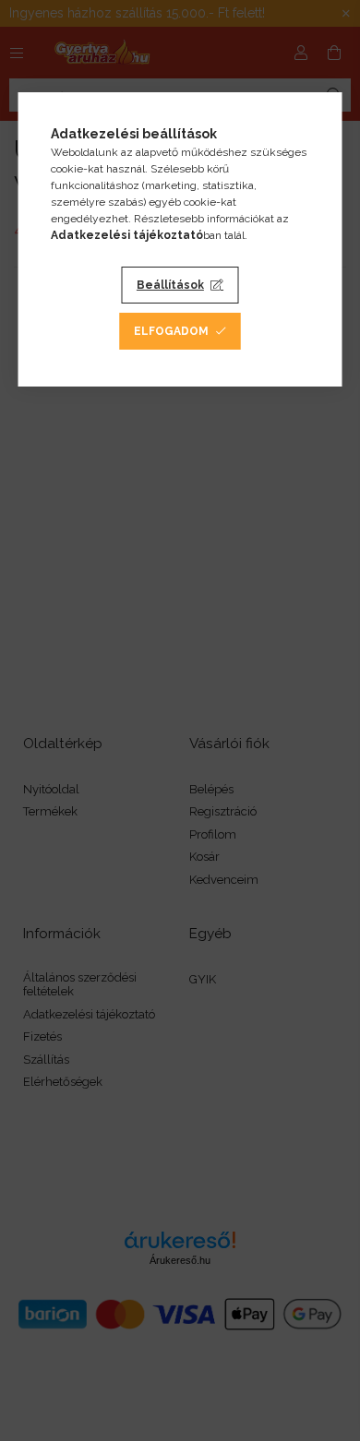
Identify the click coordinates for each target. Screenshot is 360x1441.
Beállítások (170, 285)
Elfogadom (171, 331)
